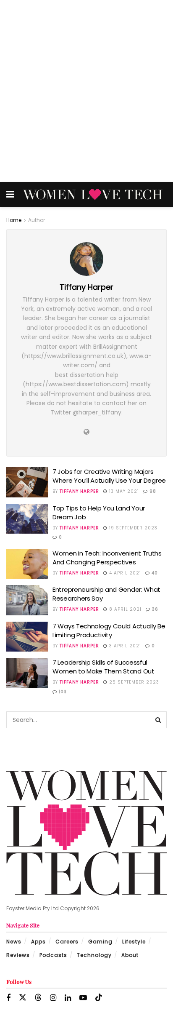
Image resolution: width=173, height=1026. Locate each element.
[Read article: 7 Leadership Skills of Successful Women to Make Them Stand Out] (27, 673)
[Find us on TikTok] (98, 998)
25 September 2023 (133, 682)
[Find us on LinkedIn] (68, 998)
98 (152, 491)
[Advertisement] (86, 91)
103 (62, 692)
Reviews (18, 955)
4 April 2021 (124, 573)
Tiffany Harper (79, 491)
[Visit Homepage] (93, 195)
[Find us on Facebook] (8, 998)
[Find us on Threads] (38, 998)
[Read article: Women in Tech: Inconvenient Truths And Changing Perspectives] (27, 564)
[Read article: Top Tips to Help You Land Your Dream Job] (27, 519)
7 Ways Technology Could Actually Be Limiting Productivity (108, 630)
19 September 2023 (132, 528)
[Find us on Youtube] (83, 998)
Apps (38, 941)
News (13, 941)
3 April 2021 (124, 646)
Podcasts (53, 955)
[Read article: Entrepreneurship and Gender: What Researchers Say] (27, 600)
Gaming (100, 941)
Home (13, 220)
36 (154, 609)
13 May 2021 (123, 491)
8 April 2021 (124, 609)
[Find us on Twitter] (22, 998)
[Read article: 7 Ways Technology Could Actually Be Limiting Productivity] (27, 637)
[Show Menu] (10, 194)
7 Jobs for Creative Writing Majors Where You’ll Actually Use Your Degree (109, 476)
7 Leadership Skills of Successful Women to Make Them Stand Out (103, 667)
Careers (67, 941)
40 (154, 573)
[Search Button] (158, 719)
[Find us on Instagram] (53, 998)
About (130, 955)
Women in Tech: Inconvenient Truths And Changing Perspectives (107, 557)
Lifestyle (134, 941)
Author (36, 220)
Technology (94, 955)
